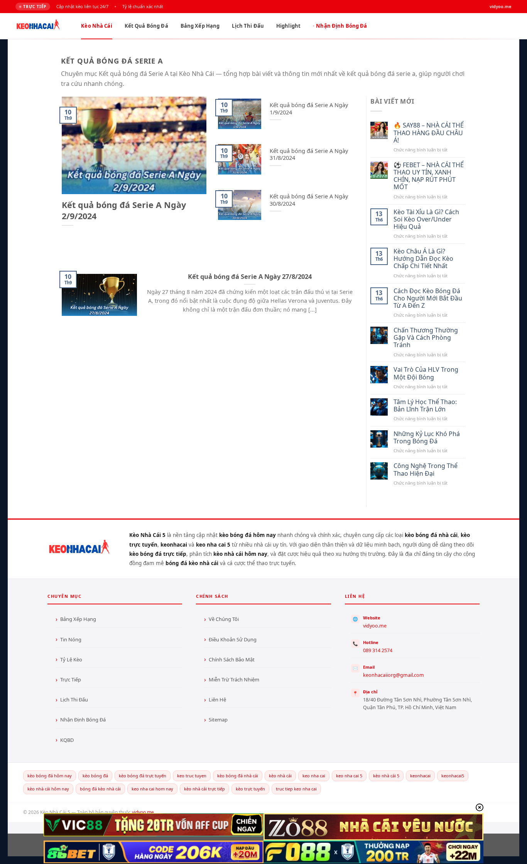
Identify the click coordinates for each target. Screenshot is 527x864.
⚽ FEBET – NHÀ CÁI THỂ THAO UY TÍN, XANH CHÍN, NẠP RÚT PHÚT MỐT (429, 176)
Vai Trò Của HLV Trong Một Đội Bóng (426, 373)
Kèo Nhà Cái (96, 25)
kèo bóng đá (95, 775)
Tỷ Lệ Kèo (71, 659)
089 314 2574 (377, 650)
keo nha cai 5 (349, 775)
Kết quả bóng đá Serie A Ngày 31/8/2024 (309, 155)
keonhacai (420, 775)
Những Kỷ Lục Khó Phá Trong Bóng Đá (427, 437)
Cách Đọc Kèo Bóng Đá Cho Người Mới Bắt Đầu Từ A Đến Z (428, 298)
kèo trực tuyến (250, 789)
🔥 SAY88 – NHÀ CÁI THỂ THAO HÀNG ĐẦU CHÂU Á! (429, 133)
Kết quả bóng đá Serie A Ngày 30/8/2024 (309, 200)
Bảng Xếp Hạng (200, 25)
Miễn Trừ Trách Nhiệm (234, 679)
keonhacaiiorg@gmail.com (393, 675)
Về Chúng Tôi (224, 619)
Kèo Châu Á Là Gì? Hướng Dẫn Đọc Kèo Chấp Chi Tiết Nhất (423, 259)
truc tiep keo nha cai (296, 789)
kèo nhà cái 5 (386, 775)
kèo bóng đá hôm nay (49, 775)
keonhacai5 (452, 775)
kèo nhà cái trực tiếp (204, 789)
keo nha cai (313, 775)
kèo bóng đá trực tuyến (142, 775)
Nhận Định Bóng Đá (341, 25)
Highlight (288, 25)
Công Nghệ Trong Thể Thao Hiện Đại (426, 469)
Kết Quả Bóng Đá (146, 25)
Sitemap (218, 719)
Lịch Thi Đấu (248, 25)
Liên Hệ (217, 699)
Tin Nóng (70, 639)
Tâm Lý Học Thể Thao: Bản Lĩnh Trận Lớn (425, 405)
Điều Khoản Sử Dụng (233, 639)
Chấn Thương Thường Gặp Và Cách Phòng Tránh (426, 338)
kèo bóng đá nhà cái (237, 775)
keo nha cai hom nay (152, 789)
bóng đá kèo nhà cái (100, 789)
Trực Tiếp (70, 679)
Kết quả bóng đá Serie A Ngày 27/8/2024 (250, 276)
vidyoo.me (375, 625)
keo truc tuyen (191, 775)
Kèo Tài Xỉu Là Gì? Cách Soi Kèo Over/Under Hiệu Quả (426, 219)
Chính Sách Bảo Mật (232, 659)
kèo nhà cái (280, 775)
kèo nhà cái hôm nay (48, 789)
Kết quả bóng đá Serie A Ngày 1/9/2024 (309, 109)
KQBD (67, 739)
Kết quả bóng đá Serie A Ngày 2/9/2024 (124, 210)
